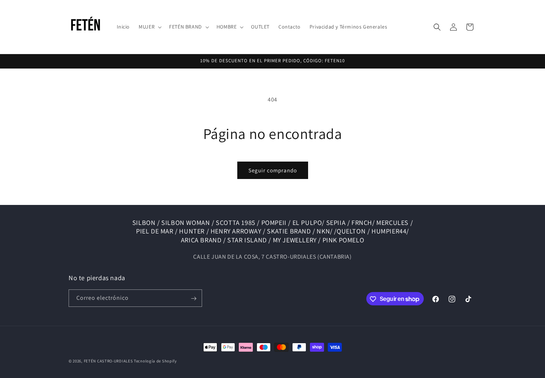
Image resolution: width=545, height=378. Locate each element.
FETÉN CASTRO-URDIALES (108, 361)
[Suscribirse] (193, 298)
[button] (149, 26)
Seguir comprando (272, 170)
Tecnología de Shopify (155, 361)
